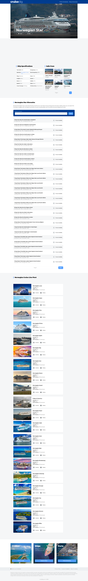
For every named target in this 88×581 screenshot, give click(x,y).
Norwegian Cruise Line (22, 27)
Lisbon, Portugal (48, 75)
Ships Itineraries (73, 2)
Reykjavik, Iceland (57, 87)
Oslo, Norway (57, 75)
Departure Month (18, 111)
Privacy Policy (58, 568)
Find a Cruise (21, 560)
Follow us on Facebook (16, 568)
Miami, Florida (67, 86)
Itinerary (44, 292)
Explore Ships (44, 560)
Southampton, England (67, 76)
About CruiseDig (74, 568)
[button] (20, 34)
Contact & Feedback (65, 568)
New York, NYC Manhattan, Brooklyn (48, 87)
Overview (37, 292)
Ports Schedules (64, 2)
